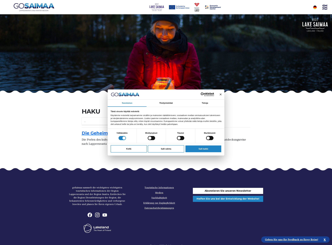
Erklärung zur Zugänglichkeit (159, 202)
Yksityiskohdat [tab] (166, 103)
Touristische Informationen (159, 187)
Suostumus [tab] (127, 103)
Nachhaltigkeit (159, 197)
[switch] (151, 138)
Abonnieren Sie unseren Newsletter (228, 190)
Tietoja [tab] (205, 103)
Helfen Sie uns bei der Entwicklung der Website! (227, 198)
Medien (159, 192)
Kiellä (128, 149)
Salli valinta (166, 149)
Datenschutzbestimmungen (159, 208)
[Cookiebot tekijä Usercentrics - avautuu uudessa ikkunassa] (202, 94)
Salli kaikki (203, 149)
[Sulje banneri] (221, 94)
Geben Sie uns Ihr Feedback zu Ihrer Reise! (291, 239)
